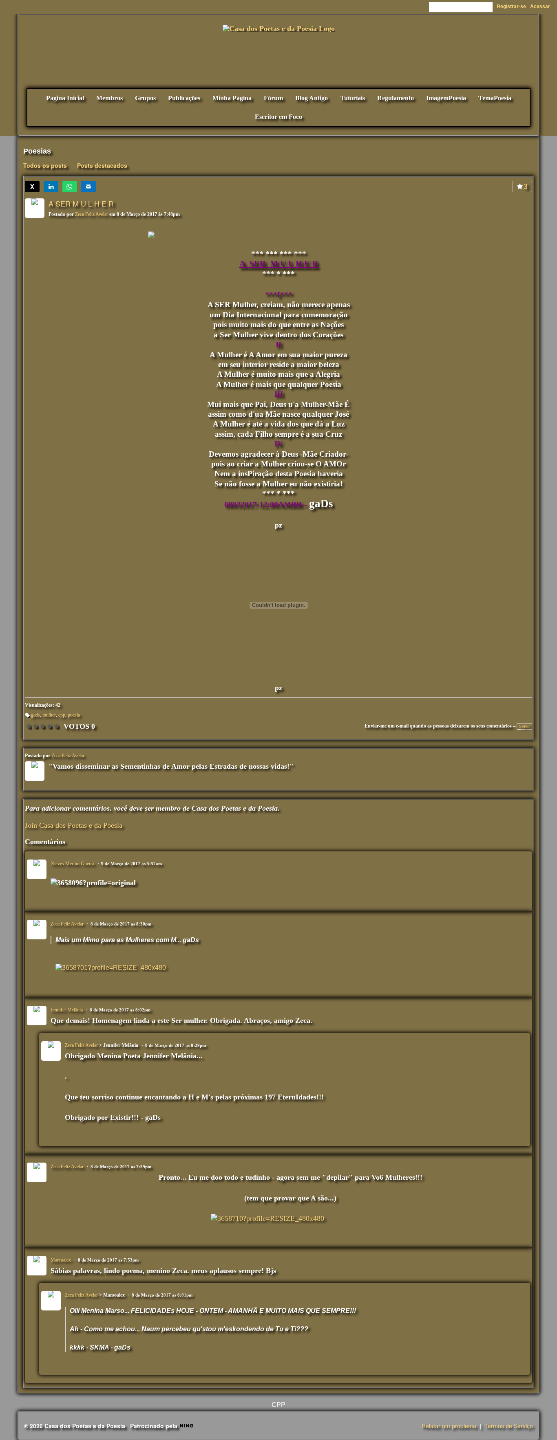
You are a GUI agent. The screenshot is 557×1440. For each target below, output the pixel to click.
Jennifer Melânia (67, 1010)
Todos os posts (45, 165)
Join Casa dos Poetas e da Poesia (73, 825)
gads (35, 715)
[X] (32, 186)
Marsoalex (61, 1260)
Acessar (540, 6)
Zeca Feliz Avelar (91, 214)
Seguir (524, 726)
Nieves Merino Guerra (72, 863)
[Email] (88, 186)
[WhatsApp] (69, 186)
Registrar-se (511, 6)
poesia (74, 715)
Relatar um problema (449, 1426)
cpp (61, 715)
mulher (49, 715)
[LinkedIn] (51, 186)
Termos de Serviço (508, 1426)
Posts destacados (102, 165)
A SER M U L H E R (81, 203)
